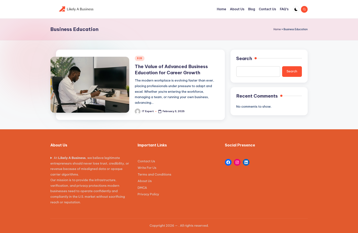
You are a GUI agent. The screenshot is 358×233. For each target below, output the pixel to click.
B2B (139, 58)
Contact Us (146, 161)
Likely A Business (72, 158)
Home (277, 29)
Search (244, 58)
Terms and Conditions (154, 174)
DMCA (142, 188)
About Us (145, 181)
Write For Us (147, 168)
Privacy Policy (148, 194)
